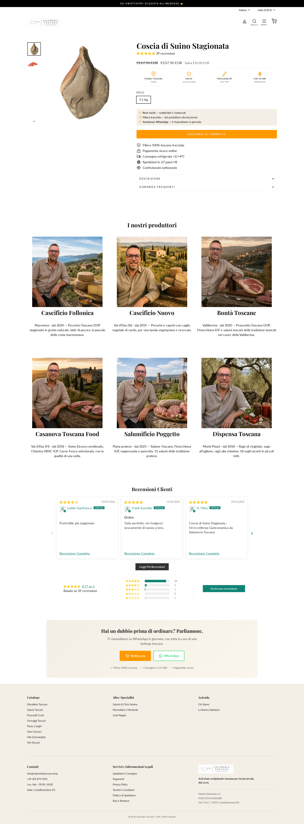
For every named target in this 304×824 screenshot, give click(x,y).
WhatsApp (171, 656)
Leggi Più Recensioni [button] (152, 566)
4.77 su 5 (88, 586)
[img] (68, 502)
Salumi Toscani (35, 709)
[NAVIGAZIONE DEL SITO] (264, 20)
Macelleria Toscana (37, 704)
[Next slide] (252, 533)
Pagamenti (118, 779)
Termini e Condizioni (123, 789)
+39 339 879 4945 (37, 779)
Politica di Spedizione (124, 795)
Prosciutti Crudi (35, 715)
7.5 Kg (143, 100)
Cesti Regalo (119, 715)
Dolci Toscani (34, 731)
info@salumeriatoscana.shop (42, 773)
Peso (141, 92)
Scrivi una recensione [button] (224, 588)
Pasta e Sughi (34, 726)
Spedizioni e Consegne (125, 773)
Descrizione (150, 178)
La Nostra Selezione (209, 709)
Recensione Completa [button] (74, 553)
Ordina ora (138, 656)
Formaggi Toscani (36, 720)
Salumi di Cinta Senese (125, 704)
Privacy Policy (120, 784)
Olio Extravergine (36, 737)
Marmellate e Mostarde (125, 709)
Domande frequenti (157, 186)
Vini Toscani (33, 742)
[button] (146, 53)
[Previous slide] (52, 533)
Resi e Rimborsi (121, 800)
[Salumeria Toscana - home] (215, 769)
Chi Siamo (203, 704)
